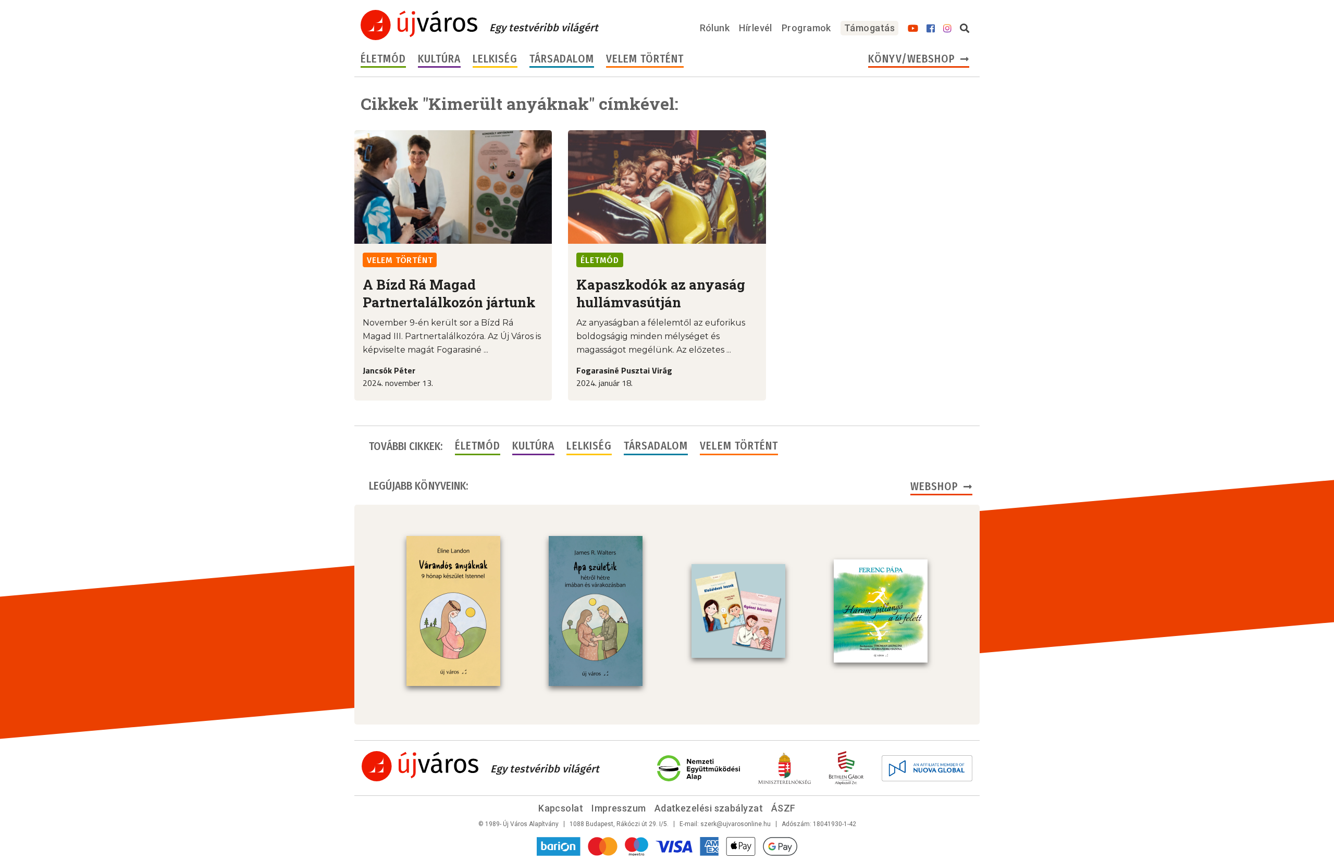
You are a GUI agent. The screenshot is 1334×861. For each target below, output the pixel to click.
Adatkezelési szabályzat (708, 808)
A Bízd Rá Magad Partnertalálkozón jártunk (449, 293)
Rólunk (715, 27)
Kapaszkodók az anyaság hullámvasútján (660, 293)
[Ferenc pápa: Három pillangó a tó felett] (881, 611)
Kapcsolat (560, 808)
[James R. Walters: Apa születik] (596, 611)
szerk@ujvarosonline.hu (735, 824)
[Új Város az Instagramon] (947, 28)
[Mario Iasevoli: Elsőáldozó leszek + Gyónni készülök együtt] (738, 611)
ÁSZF (783, 808)
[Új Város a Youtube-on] (913, 28)
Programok (806, 27)
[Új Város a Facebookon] (931, 28)
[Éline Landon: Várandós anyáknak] (453, 611)
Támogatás (869, 27)
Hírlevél (755, 27)
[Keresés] (964, 28)
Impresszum (618, 808)
